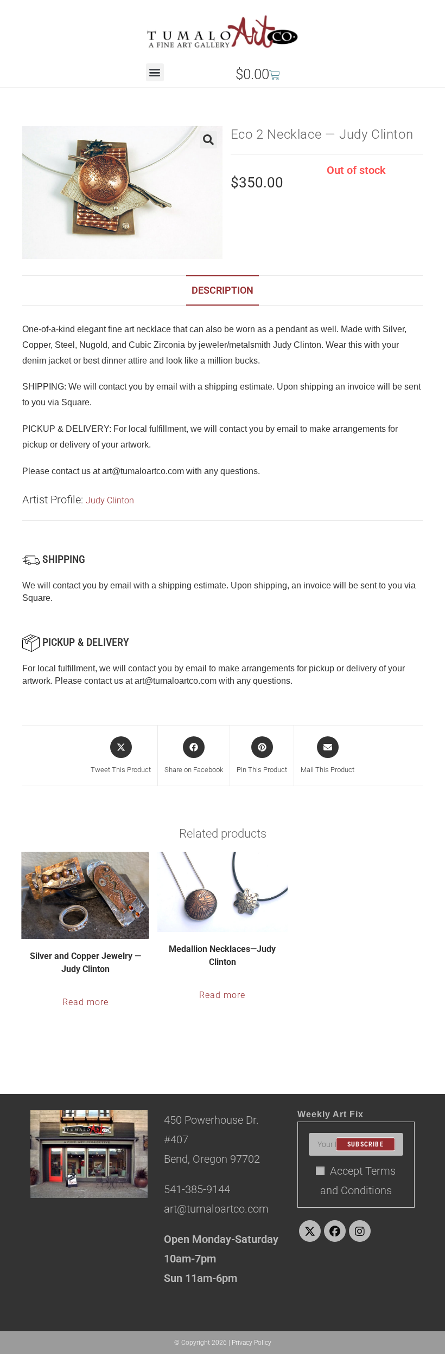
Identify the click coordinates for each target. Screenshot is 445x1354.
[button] (155, 72)
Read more (85, 1002)
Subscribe (365, 1144)
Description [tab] (222, 290)
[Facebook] (335, 1231)
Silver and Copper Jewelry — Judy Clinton (85, 962)
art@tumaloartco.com (176, 680)
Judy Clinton (110, 500)
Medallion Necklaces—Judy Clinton (222, 955)
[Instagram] (360, 1231)
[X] (310, 1231)
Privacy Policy (251, 1342)
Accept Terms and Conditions (358, 1180)
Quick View (92, 930)
